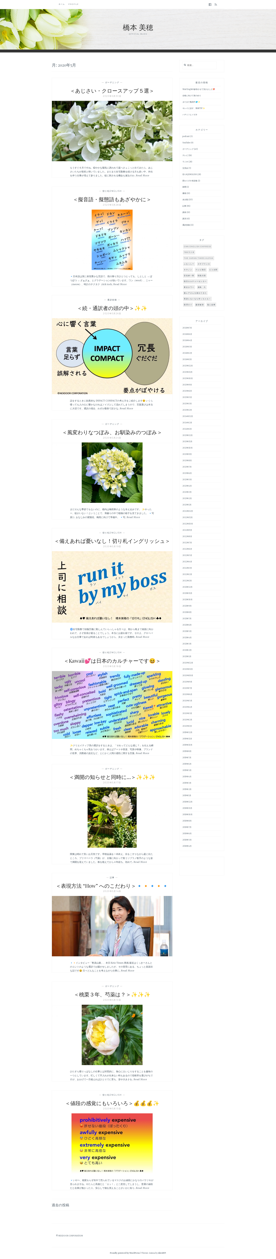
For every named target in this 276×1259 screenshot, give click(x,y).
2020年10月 (187, 675)
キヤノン (188, 270)
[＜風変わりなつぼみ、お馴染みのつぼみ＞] (112, 501)
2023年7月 (187, 467)
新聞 (184, 187)
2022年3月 (187, 568)
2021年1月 (186, 656)
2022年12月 (187, 511)
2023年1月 (186, 505)
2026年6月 (187, 334)
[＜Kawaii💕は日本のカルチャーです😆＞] (112, 738)
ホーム (62, 4)
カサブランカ (204, 264)
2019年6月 (186, 764)
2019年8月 (186, 751)
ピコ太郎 (213, 270)
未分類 (185, 199)
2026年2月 (187, 353)
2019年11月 (187, 738)
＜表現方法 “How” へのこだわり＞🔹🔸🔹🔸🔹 (112, 885)
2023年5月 (187, 479)
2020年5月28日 (112, 205)
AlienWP (162, 1253)
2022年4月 (187, 561)
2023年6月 (187, 473)
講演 (184, 218)
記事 (112, 877)
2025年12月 (187, 365)
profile (73, 4)
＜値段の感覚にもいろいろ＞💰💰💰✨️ (112, 1103)
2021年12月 (187, 587)
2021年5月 (187, 631)
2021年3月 (186, 644)
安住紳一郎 (189, 275)
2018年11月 (187, 808)
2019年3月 (186, 783)
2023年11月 (187, 441)
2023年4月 (187, 486)
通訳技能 (112, 300)
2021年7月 (186, 618)
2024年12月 (187, 416)
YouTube (186, 142)
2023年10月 (187, 448)
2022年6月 (187, 549)
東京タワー (189, 287)
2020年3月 (187, 713)
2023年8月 (187, 460)
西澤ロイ (188, 305)
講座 (184, 212)
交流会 (185, 168)
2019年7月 (186, 757)
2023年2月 (187, 498)
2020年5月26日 (112, 313)
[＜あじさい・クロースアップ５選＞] (112, 160)
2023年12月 (187, 435)
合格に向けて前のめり (191, 95)
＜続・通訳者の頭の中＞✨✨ (112, 307)
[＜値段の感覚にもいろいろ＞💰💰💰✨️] (112, 1172)
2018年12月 (187, 802)
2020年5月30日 (112, 96)
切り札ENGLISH (112, 191)
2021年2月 (187, 650)
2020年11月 (187, 669)
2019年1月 (186, 795)
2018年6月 (187, 833)
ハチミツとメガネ (189, 114)
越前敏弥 (199, 305)
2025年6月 (187, 391)
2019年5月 (186, 770)
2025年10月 (187, 378)
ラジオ (185, 161)
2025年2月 (187, 410)
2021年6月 (187, 625)
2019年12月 (187, 732)
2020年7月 (187, 688)
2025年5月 (187, 397)
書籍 (184, 193)
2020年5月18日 (112, 666)
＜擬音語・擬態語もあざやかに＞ (112, 199)
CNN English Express (197, 246)
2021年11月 (187, 593)
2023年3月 (187, 492)
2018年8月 (187, 821)
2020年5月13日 (112, 1000)
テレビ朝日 (200, 270)
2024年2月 (187, 422)
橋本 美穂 (138, 27)
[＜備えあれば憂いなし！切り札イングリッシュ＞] (112, 621)
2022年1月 (187, 580)
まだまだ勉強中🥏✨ (191, 102)
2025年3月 (187, 403)
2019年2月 (186, 789)
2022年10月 (187, 524)
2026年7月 (187, 328)
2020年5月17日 (112, 782)
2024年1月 (187, 429)
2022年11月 (187, 517)
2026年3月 (187, 346)
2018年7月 (186, 827)
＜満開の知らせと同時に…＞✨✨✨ (112, 776)
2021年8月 (187, 612)
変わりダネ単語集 (189, 181)
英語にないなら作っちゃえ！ (197, 299)
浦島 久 (202, 287)
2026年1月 (187, 359)
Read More (142, 175)
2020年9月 (187, 682)
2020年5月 (187, 700)
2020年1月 (187, 726)
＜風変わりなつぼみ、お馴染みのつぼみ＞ (112, 432)
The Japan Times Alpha (198, 258)
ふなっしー (189, 264)
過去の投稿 (60, 1205)
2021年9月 (187, 606)
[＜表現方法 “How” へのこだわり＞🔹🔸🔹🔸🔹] (112, 955)
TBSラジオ (189, 252)
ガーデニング (112, 82)
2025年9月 (187, 385)
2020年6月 (187, 694)
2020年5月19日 (112, 546)
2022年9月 (187, 530)
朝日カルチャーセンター (195, 281)
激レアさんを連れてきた (195, 293)
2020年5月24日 (112, 438)
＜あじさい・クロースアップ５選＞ (112, 90)
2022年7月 (187, 542)
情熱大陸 (202, 275)
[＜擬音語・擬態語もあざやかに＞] (112, 269)
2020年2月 (187, 719)
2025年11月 (187, 372)
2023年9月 (187, 454)
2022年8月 (187, 536)
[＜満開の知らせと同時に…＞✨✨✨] (112, 846)
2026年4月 (187, 340)
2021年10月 (187, 599)
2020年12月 (187, 663)
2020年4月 (187, 707)
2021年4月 (187, 637)
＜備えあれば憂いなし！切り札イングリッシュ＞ (112, 540)
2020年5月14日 (112, 891)
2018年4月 (187, 846)
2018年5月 (187, 840)
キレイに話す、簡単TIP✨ (193, 108)
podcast (186, 136)
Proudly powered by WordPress (125, 1253)
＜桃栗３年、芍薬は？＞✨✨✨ (112, 994)
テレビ (185, 155)
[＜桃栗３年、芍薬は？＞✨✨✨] (112, 1064)
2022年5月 (187, 555)
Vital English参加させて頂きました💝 (198, 89)
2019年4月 (186, 776)
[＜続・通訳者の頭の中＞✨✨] (112, 393)
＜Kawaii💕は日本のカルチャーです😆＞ (112, 660)
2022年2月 (187, 574)
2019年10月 (187, 745)
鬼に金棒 (211, 305)
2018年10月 (187, 814)
